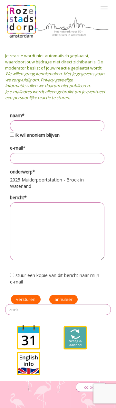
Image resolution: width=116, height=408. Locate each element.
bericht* (18, 197)
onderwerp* (22, 172)
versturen (25, 299)
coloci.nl (92, 387)
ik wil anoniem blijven (37, 135)
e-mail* (17, 148)
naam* (17, 115)
